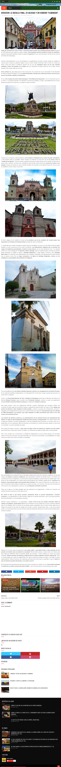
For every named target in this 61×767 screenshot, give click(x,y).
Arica (43, 580)
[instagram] (57, 1)
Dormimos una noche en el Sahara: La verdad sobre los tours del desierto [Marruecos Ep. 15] (32, 733)
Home (3, 8)
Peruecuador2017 (28, 15)
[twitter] (55, 1)
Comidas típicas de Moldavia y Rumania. (21, 673)
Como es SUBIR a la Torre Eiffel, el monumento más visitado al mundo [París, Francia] (33, 713)
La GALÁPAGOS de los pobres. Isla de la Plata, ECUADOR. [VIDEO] (30, 587)
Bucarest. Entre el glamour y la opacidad (22, 681)
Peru (22, 15)
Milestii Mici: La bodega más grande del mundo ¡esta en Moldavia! (29, 688)
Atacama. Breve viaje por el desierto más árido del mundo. (49, 587)
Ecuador (24, 580)
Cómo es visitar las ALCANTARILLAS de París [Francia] (26, 705)
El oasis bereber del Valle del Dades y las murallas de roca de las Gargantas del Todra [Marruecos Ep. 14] (34, 740)
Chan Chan (5, 580)
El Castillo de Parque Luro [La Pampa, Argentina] (25, 720)
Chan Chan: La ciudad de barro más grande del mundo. (10, 588)
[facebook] (52, 1)
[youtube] (59, 1)
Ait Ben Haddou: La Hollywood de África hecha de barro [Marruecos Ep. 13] (32, 746)
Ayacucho (18, 15)
